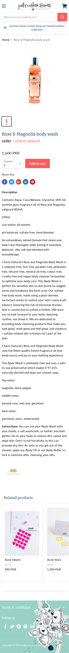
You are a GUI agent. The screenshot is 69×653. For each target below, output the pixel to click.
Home (6, 39)
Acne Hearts (13, 559)
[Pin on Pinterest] (32, 182)
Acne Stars (54, 559)
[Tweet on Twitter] (11, 182)
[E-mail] (37, 625)
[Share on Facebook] (4, 182)
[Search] (62, 17)
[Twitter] (11, 625)
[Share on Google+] (18, 182)
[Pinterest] (17, 625)
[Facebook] (4, 625)
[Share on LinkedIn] (25, 182)
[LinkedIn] (31, 625)
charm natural (27, 140)
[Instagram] (24, 625)
